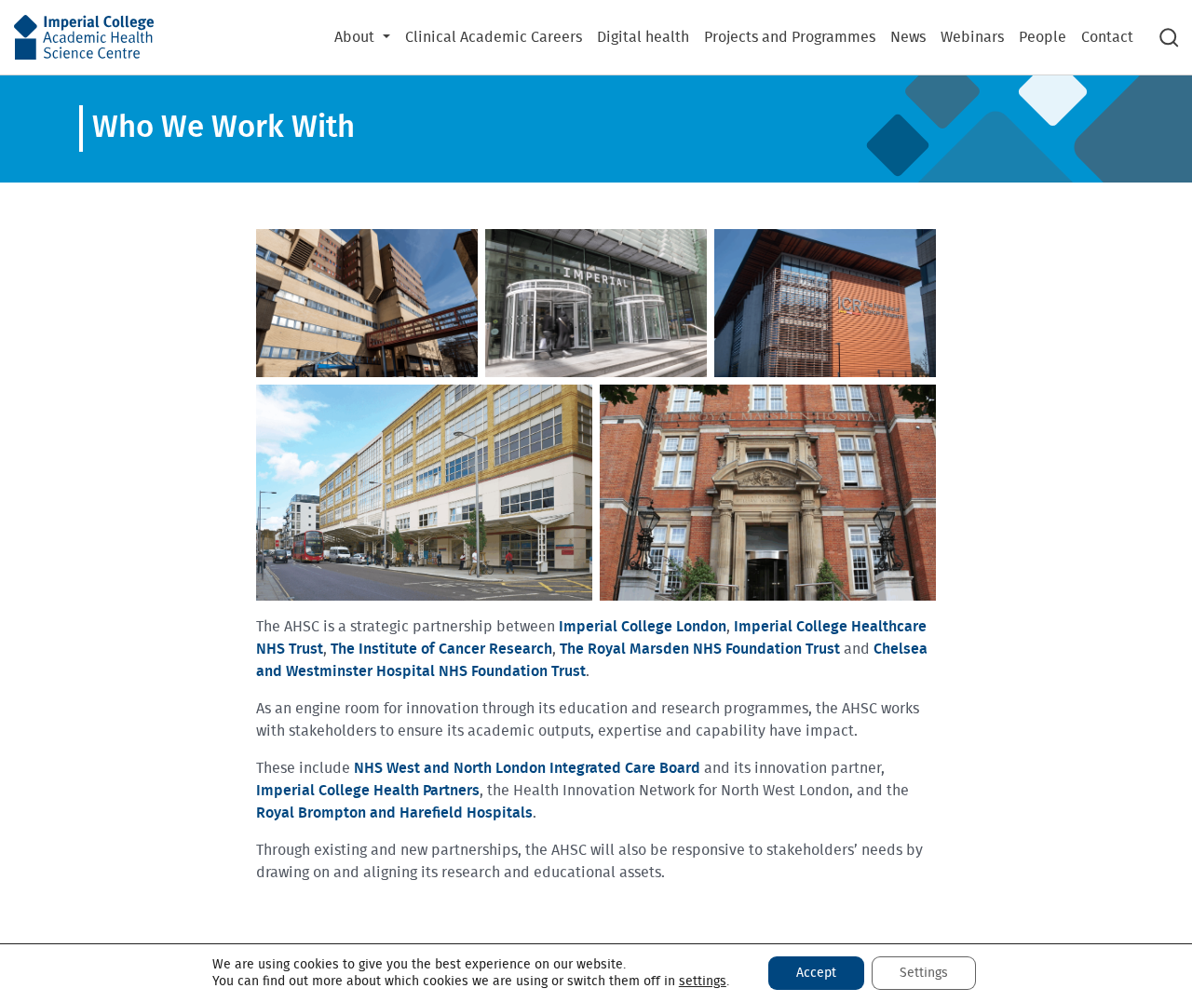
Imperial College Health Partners (368, 790)
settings (702, 981)
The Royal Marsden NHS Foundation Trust (700, 649)
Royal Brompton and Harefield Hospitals (394, 813)
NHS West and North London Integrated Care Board (527, 768)
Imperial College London (642, 626)
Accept (816, 973)
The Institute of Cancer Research (441, 649)
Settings (924, 973)
